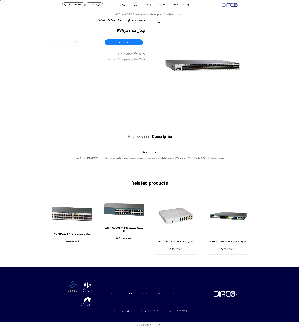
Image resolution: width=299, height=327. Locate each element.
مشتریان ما (136, 4)
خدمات (175, 4)
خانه (198, 4)
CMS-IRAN (143, 325)
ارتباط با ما (122, 4)
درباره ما (149, 4)
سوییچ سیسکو (156, 14)
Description (162, 137)
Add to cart (124, 42)
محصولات (162, 4)
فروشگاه (187, 4)
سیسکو (111, 60)
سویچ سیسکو (123, 60)
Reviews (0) (138, 137)
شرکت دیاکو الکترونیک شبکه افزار (141, 311)
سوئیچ (134, 60)
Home (180, 14)
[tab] (164, 138)
